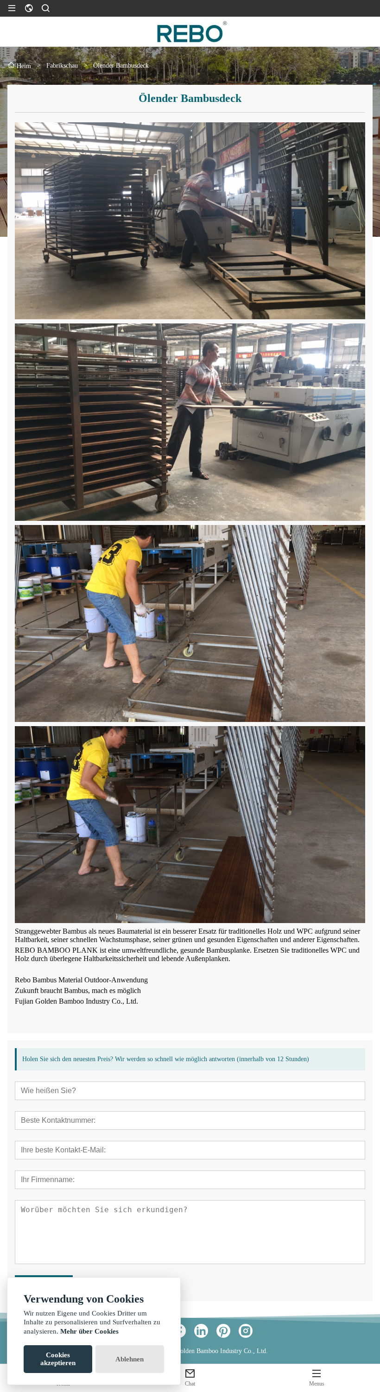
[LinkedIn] (201, 1330)
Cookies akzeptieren (58, 1359)
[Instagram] (245, 1330)
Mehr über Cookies (89, 1331)
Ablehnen (129, 1359)
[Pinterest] (223, 1330)
